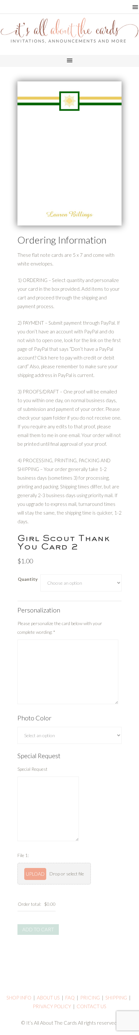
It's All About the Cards (69, 37)
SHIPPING (116, 997)
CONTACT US (91, 1006)
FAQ (70, 997)
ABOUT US (48, 997)
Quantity (27, 579)
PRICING (90, 997)
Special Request (32, 769)
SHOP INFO (18, 997)
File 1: (23, 855)
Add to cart (38, 929)
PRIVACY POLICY (52, 1006)
